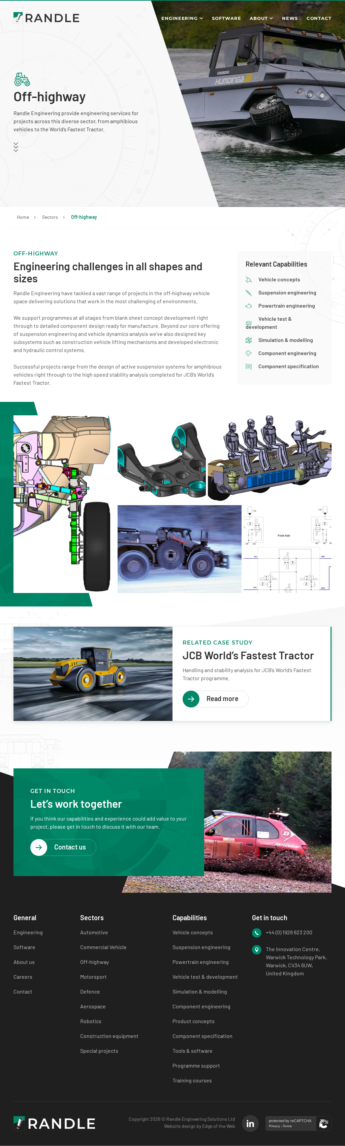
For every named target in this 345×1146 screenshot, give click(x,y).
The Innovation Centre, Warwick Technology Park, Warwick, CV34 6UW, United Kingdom (296, 961)
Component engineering (287, 353)
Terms (287, 1126)
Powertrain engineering (286, 305)
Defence (90, 991)
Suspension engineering (287, 292)
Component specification (288, 366)
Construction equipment (109, 1036)
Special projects (99, 1050)
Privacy (274, 1126)
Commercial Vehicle (103, 947)
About (259, 18)
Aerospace (93, 1006)
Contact (319, 18)
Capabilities (189, 917)
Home (23, 217)
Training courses (192, 1080)
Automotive (94, 932)
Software (226, 18)
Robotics (90, 1021)
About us (24, 962)
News (290, 18)
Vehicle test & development (205, 976)
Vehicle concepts (279, 279)
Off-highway (94, 962)
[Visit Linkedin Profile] (250, 1123)
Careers (22, 976)
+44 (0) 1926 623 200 (289, 932)
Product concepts (193, 1021)
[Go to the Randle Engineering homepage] (46, 18)
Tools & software (192, 1050)
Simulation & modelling (285, 340)
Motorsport (93, 976)
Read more (223, 698)
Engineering (179, 18)
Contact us (70, 847)
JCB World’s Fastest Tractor (248, 655)
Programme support (196, 1065)
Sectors (50, 217)
